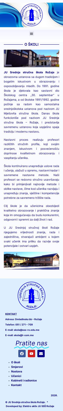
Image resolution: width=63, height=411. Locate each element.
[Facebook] (22, 353)
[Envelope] (41, 353)
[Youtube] (31, 353)
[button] (31, 33)
